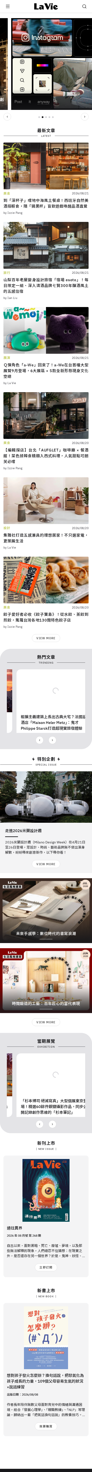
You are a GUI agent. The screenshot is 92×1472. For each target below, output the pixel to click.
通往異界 (14, 1228)
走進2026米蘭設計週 (23, 830)
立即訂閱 (45, 1267)
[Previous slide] (7, 117)
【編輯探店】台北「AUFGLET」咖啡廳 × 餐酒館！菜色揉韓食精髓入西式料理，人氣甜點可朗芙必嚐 (46, 456)
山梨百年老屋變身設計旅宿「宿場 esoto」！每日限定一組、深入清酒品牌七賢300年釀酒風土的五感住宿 (46, 285)
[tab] (39, 117)
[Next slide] (85, 117)
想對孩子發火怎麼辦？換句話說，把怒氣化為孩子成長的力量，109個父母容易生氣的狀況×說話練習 (45, 1381)
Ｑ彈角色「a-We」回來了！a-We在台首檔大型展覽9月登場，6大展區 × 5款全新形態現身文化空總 (46, 371)
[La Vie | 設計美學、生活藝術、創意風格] (46, 6)
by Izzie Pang (12, 213)
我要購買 (45, 1426)
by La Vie (9, 383)
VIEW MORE (45, 638)
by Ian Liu (10, 298)
